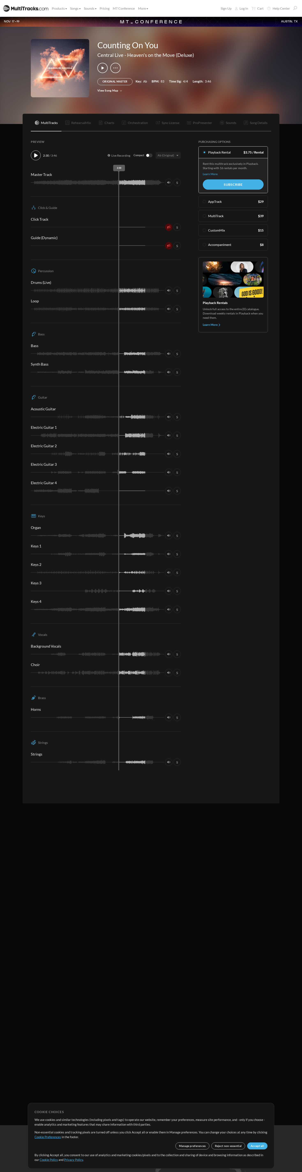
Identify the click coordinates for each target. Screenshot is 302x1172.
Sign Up (226, 8)
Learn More (210, 174)
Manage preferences (192, 1146)
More (142, 8)
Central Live (110, 55)
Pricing (105, 8)
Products (58, 8)
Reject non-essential (228, 1146)
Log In (244, 8)
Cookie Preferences (48, 1137)
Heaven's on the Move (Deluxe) (160, 55)
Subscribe (233, 184)
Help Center (281, 8)
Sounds (89, 8)
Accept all (257, 1146)
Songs (74, 8)
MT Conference (124, 8)
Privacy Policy (73, 1160)
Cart (260, 8)
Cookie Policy (49, 1160)
